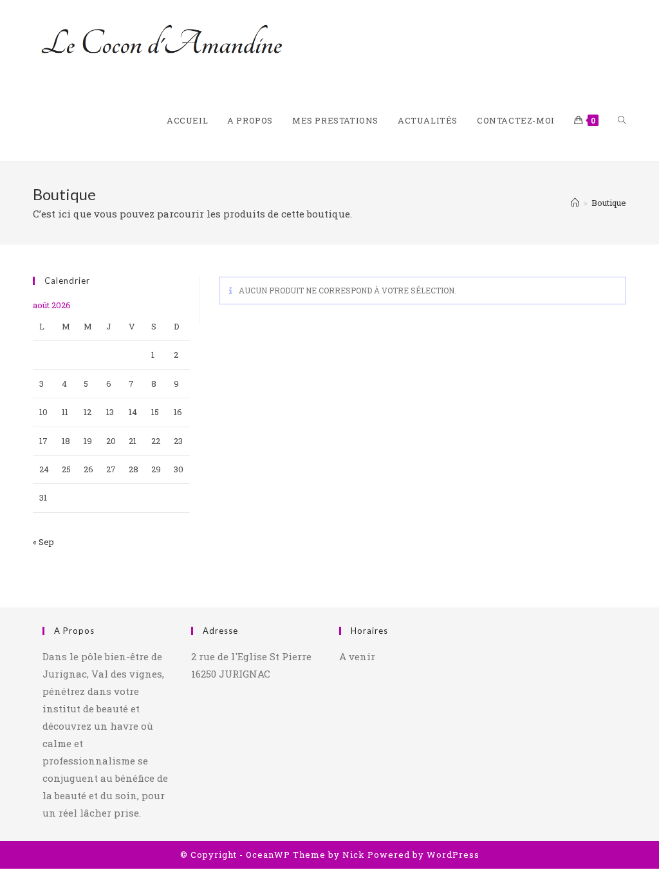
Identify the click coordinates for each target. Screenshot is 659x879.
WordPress (453, 854)
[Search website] (622, 120)
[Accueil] (575, 202)
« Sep (43, 542)
